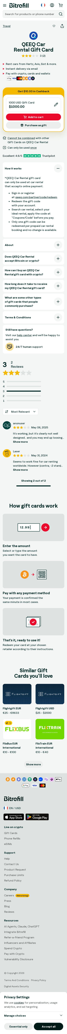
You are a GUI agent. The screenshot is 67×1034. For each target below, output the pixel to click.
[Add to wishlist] (54, 26)
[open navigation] (4, 5)
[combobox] (30, 14)
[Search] (60, 14)
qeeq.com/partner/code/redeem (36, 197)
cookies (19, 1002)
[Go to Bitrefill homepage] (19, 5)
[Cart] (61, 5)
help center (24, 335)
